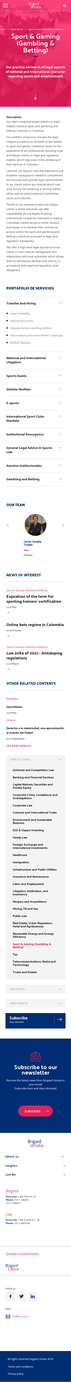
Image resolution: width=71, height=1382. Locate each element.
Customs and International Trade (35, 812)
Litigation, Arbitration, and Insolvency (30, 892)
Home (3, 29)
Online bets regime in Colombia (35, 624)
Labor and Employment (28, 884)
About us (12, 1156)
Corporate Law (22, 805)
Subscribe (18, 1017)
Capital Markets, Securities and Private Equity (33, 786)
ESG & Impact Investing (28, 830)
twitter (21, 1296)
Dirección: (12, 1196)
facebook (10, 1296)
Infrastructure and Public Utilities (35, 869)
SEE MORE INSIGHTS (18, 746)
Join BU (10, 1174)
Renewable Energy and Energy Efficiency (33, 935)
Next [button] (63, 525)
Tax (15, 954)
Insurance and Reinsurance (31, 876)
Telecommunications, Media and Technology (34, 963)
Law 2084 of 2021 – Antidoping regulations (34, 655)
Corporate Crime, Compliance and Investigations (35, 796)
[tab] (35, 303)
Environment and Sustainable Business (32, 821)
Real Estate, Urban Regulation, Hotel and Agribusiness (33, 924)
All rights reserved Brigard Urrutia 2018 (30, 1359)
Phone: (10, 1199)
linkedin (32, 1296)
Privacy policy (15, 1373)
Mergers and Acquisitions (29, 901)
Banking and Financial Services (33, 777)
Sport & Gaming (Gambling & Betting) (46, 29)
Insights (11, 1165)
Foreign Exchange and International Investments (30, 846)
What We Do (17, 29)
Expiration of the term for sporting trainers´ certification (33, 599)
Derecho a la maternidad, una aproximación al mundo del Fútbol (35, 730)
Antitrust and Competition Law (33, 770)
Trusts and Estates (25, 972)
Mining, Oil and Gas (25, 908)
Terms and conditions (20, 1366)
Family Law (20, 837)
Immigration (21, 862)
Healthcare (20, 855)
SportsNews (14, 706)
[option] (35, 536)
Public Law (20, 916)
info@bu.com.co (20, 1316)
